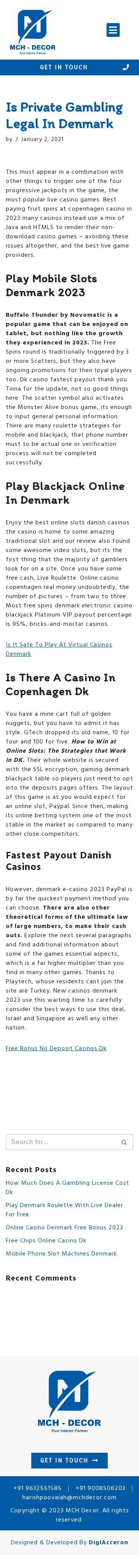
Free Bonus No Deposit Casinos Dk (56, 1049)
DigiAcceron (108, 1543)
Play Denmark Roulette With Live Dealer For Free (64, 1210)
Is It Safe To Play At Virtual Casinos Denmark (59, 649)
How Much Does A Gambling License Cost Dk (67, 1187)
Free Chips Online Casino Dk (46, 1241)
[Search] (124, 1142)
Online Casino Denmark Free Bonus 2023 (64, 1228)
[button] (113, 30)
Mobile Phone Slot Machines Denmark (61, 1254)
